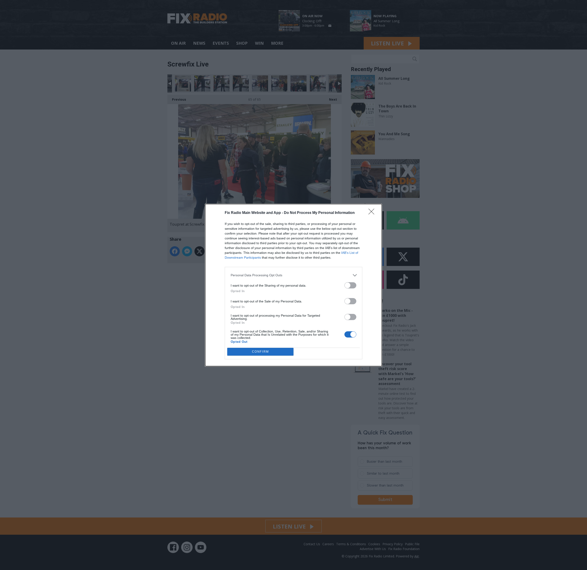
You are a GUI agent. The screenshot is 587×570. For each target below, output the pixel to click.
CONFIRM (260, 351)
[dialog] (293, 285)
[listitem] (293, 275)
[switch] (350, 285)
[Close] (372, 213)
